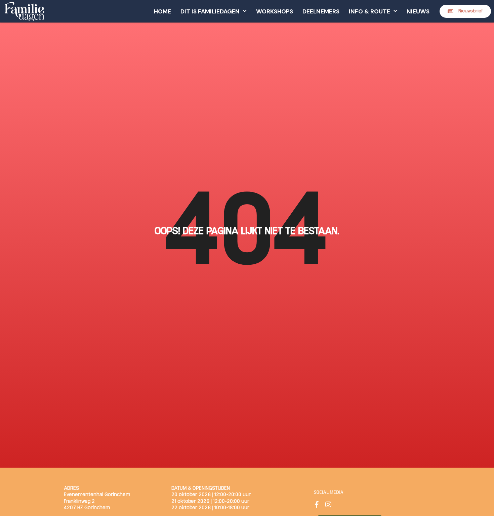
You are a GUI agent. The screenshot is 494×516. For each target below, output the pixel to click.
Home (162, 11)
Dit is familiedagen (210, 11)
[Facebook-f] (316, 504)
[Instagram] (328, 504)
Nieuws (418, 11)
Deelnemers (320, 11)
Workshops (274, 11)
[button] (465, 11)
